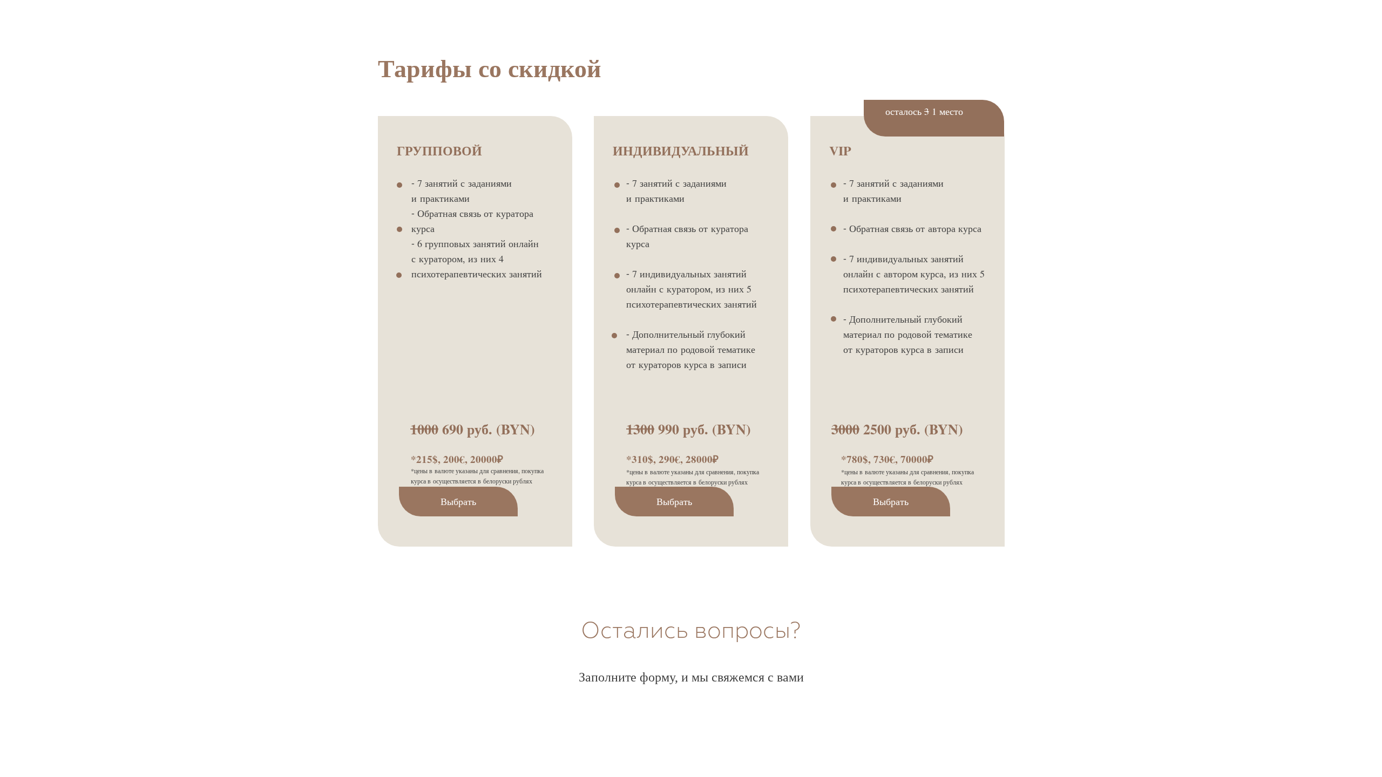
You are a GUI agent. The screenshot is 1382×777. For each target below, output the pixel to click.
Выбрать (458, 501)
